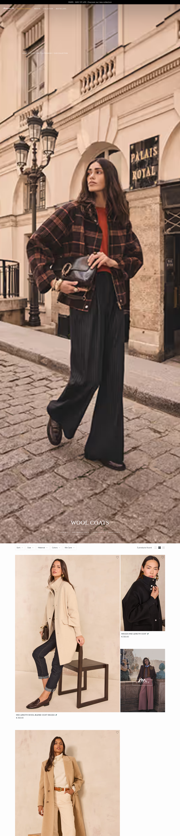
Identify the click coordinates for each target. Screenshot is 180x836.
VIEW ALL (64, 532)
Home (24, 53)
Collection (34, 53)
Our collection (61, 53)
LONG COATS (98, 532)
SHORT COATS (114, 532)
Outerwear (47, 53)
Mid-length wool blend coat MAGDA (35, 715)
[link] (24, 8)
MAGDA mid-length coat (134, 634)
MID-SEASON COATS (80, 532)
